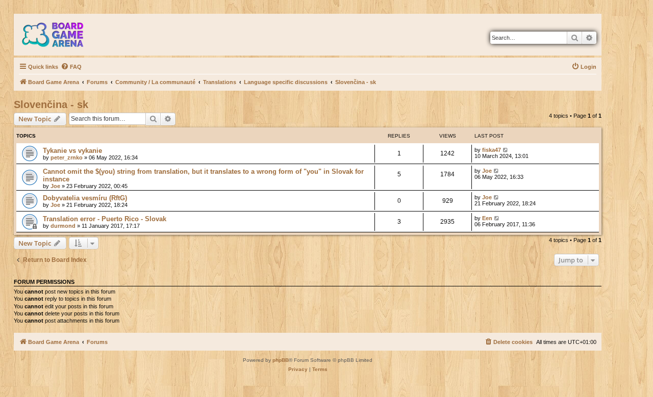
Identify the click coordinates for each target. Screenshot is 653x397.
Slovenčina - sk (51, 104)
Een (487, 218)
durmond (63, 226)
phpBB (280, 360)
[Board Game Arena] (60, 34)
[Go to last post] (506, 150)
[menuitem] (71, 67)
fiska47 (491, 150)
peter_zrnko (67, 157)
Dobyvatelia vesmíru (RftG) (85, 198)
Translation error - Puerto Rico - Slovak (104, 219)
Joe (55, 186)
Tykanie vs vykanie (72, 150)
